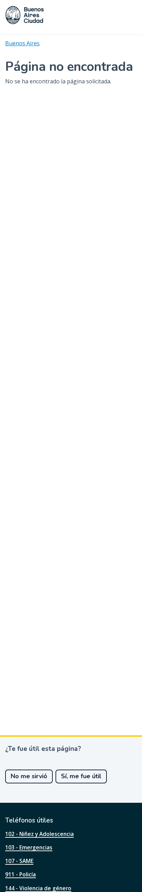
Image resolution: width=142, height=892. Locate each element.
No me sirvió (29, 776)
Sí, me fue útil (81, 776)
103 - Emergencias (28, 847)
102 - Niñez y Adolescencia (39, 834)
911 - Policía (20, 874)
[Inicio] (25, 15)
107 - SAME (19, 861)
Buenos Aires (22, 43)
